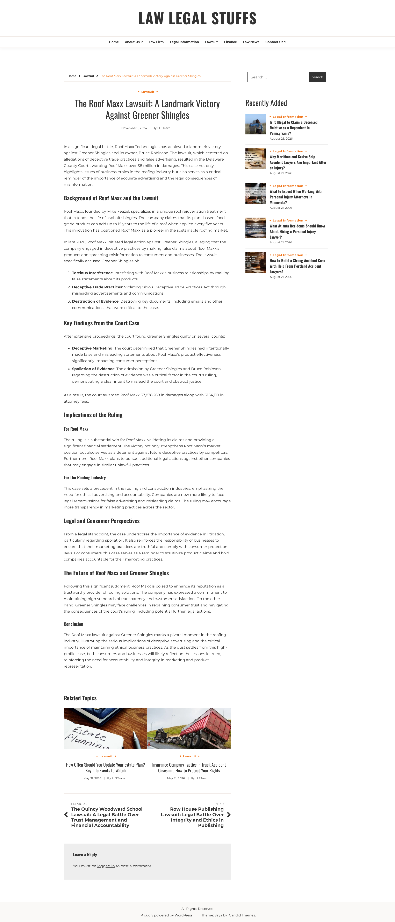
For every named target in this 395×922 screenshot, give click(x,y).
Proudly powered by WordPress (167, 915)
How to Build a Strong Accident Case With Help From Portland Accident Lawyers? (297, 266)
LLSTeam (163, 128)
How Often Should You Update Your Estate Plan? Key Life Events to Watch (105, 767)
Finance (230, 42)
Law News (251, 42)
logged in (106, 866)
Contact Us (274, 42)
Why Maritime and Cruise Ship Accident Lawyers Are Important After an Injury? (298, 162)
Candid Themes (242, 915)
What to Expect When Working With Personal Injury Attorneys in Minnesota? (296, 197)
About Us (132, 42)
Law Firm (156, 42)
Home (114, 42)
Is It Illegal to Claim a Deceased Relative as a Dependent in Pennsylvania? (293, 127)
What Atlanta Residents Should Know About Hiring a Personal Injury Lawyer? (297, 231)
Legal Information (184, 42)
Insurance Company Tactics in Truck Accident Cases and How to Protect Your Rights (189, 767)
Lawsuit (211, 42)
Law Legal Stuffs (197, 18)
